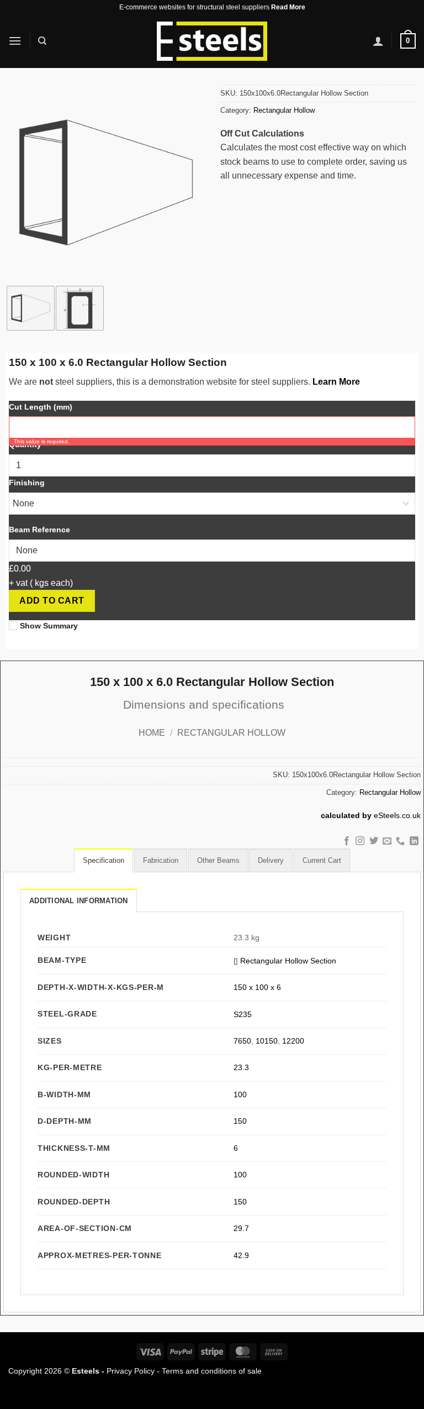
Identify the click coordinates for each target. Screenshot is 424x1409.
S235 (243, 1014)
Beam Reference (39, 529)
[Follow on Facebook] (346, 841)
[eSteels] (212, 41)
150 (240, 1121)
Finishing (27, 482)
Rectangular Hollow (284, 110)
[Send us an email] (387, 841)
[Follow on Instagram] (360, 841)
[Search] (42, 40)
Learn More (336, 381)
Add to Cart (51, 600)
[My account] (378, 41)
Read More (288, 7)
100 (240, 1094)
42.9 (241, 1255)
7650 (242, 1040)
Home (152, 732)
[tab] (103, 860)
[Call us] (400, 841)
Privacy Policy (131, 1370)
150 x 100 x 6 (257, 987)
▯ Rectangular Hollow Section (285, 960)
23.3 (241, 1067)
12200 (293, 1040)
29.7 (241, 1228)
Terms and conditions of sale (212, 1370)
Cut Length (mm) (40, 406)
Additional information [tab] (78, 901)
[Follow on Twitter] (373, 841)
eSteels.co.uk (397, 815)
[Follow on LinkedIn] (414, 841)
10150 (267, 1040)
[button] (15, 40)
